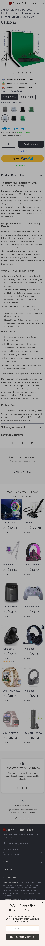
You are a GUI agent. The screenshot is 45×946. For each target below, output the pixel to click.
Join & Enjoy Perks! (22, 937)
